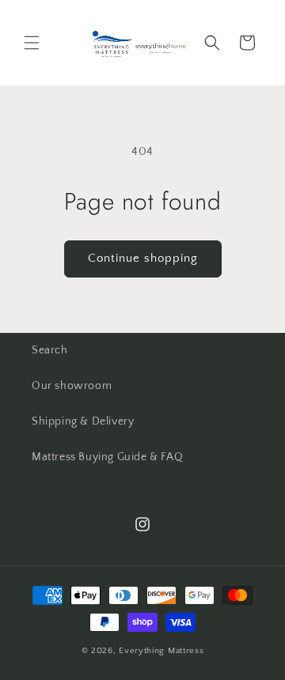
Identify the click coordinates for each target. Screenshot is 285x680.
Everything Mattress (161, 650)
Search (50, 350)
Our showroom (72, 386)
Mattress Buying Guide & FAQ (107, 457)
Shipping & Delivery (83, 421)
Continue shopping (143, 258)
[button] (31, 42)
